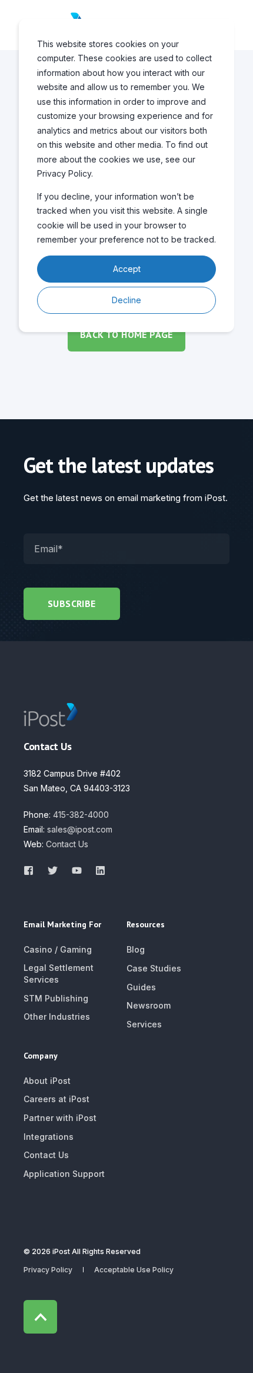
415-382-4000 (81, 815)
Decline (126, 300)
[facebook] (32, 870)
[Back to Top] (40, 1317)
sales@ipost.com (79, 829)
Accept (127, 269)
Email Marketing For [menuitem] (62, 925)
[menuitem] (58, 950)
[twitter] (53, 870)
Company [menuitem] (41, 1056)
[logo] (51, 715)
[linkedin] (96, 870)
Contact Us (67, 844)
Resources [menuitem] (145, 925)
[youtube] (77, 870)
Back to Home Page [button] (126, 334)
